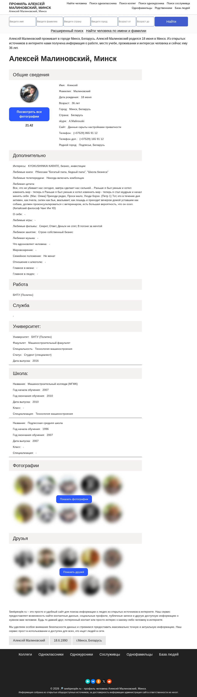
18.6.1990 (61, 640)
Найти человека (77, 3)
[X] (104, 681)
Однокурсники (81, 654)
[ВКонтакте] (93, 681)
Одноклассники (50, 654)
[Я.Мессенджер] (87, 681)
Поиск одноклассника (103, 3)
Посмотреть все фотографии (29, 114)
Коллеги (25, 654)
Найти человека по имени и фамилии (116, 31)
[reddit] (109, 681)
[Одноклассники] (98, 681)
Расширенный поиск (67, 31)
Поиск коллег (127, 3)
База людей (182, 7)
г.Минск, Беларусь (89, 640)
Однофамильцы (142, 7)
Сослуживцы (109, 654)
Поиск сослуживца (178, 3)
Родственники (163, 7)
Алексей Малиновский (29, 640)
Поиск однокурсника (151, 3)
